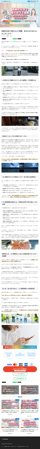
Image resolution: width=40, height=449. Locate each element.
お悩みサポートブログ (24, 446)
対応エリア (9, 446)
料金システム (14, 446)
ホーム (3, 446)
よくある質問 (18, 446)
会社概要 (5, 446)
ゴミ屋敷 (10, 35)
